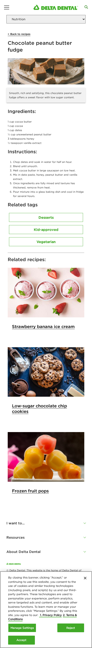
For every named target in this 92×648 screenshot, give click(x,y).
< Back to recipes (19, 34)
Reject (70, 628)
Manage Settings (22, 628)
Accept (21, 640)
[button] (46, 523)
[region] (46, 609)
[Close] (85, 578)
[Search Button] (86, 7)
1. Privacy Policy (50, 615)
